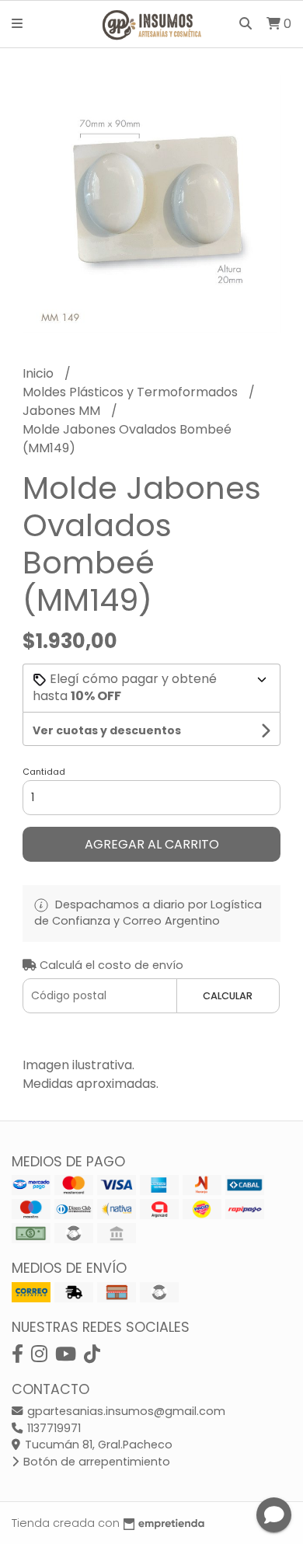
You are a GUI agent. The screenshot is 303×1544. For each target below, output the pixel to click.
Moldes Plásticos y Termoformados (132, 392)
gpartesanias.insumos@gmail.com (124, 1411)
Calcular (227, 995)
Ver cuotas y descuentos (107, 730)
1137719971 (52, 1428)
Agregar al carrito (152, 844)
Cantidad (44, 771)
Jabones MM (63, 411)
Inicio (40, 373)
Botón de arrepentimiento (95, 1461)
